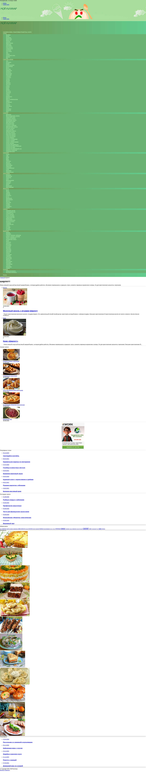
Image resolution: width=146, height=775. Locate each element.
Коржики (8, 234)
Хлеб (7, 240)
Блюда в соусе (10, 221)
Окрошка (8, 44)
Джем (7, 184)
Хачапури (9, 254)
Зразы (8, 85)
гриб (8, 528)
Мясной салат (10, 122)
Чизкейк (8, 255)
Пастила (8, 202)
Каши (7, 88)
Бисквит (8, 247)
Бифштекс (9, 70)
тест (97, 528)
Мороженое (9, 199)
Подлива (8, 109)
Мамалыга (9, 96)
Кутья (7, 196)
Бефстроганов (10, 65)
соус (90, 529)
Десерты (6, 188)
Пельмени (9, 106)
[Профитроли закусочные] (11, 374)
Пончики (8, 262)
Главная (2, 277)
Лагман (8, 41)
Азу (7, 61)
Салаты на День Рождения (13, 146)
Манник (8, 260)
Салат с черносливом (12, 142)
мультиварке (47, 528)
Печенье (8, 242)
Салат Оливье (10, 137)
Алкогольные (10, 172)
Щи (7, 58)
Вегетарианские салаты (13, 115)
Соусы (5, 209)
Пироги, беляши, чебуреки (13, 235)
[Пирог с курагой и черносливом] (12, 667)
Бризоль (8, 72)
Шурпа (8, 56)
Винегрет (8, 114)
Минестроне (9, 43)
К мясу (8, 225)
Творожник (9, 264)
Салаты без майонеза (12, 144)
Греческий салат (10, 117)
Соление (8, 181)
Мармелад (9, 198)
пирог (63, 529)
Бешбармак (9, 66)
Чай (7, 155)
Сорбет (8, 205)
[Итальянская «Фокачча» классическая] (11, 403)
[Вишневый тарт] (11, 418)
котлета (30, 528)
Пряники (8, 251)
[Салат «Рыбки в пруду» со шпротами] (11, 564)
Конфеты (8, 195)
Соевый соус (9, 213)
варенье (4, 528)
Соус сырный (10, 214)
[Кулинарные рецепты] (8, 15)
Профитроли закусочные (10, 376)
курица (41, 528)
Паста (8, 103)
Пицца (8, 253)
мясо (51, 528)
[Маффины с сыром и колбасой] (12, 701)
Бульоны (8, 37)
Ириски (8, 194)
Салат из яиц (9, 129)
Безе (7, 190)
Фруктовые (9, 165)
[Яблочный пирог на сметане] (14, 547)
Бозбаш (8, 34)
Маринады (9, 218)
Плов (7, 107)
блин (1, 528)
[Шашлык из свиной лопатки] (11, 633)
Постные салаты (11, 133)
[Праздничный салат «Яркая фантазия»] (15, 581)
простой (78, 528)
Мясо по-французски (12, 99)
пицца (71, 528)
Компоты (8, 164)
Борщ (7, 36)
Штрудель (9, 257)
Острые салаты (10, 132)
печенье (57, 529)
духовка (11, 528)
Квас (7, 158)
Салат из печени (10, 136)
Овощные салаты (11, 131)
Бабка (8, 63)
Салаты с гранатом (11, 150)
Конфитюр (9, 176)
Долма (8, 80)
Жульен (8, 84)
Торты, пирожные (11, 238)
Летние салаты (10, 128)
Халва (8, 207)
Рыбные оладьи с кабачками (11, 361)
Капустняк (9, 39)
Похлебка (9, 45)
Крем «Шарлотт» (10, 341)
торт (100, 529)
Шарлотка (9, 258)
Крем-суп (8, 40)
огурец (53, 528)
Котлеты (8, 91)
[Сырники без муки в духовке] (15, 615)
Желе (7, 191)
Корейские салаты (11, 120)
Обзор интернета (11, 271)
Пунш (7, 154)
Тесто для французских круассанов (13, 390)
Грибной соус (10, 224)
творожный (94, 528)
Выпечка (6, 231)
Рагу (7, 111)
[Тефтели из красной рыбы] (12, 735)
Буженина (9, 73)
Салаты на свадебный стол (14, 148)
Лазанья (8, 92)
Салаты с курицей (11, 125)
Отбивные (9, 102)
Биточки (8, 69)
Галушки (8, 76)
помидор (74, 528)
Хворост (8, 243)
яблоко (103, 528)
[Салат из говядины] (11, 650)
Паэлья (8, 104)
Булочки (8, 246)
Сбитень (8, 161)
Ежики (8, 81)
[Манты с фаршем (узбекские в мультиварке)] (15, 684)
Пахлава (8, 249)
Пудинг (8, 203)
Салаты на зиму (10, 147)
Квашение (9, 185)
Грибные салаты (10, 118)
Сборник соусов (10, 210)
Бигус (7, 67)
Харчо (8, 54)
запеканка (15, 528)
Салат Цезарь (10, 143)
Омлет (8, 100)
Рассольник (9, 47)
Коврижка (9, 266)
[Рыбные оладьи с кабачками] (11, 360)
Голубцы (8, 77)
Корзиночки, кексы (11, 239)
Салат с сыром (10, 140)
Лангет (8, 93)
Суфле (8, 268)
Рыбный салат (10, 124)
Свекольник (9, 48)
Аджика (8, 183)
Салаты (5, 113)
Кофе (7, 157)
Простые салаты (11, 135)
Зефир (8, 192)
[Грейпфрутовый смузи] (12, 718)
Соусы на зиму (10, 216)
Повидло (8, 177)
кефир (27, 528)
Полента (8, 110)
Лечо (7, 179)
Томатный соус (10, 217)
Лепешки (8, 250)
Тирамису (9, 206)
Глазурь (8, 265)
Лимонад (8, 166)
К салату (8, 229)
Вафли (8, 232)
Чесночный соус (10, 220)
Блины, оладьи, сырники (13, 236)
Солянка (8, 50)
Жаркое (8, 83)
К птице (8, 227)
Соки (7, 169)
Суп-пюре (9, 51)
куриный (37, 528)
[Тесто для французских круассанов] (11, 389)
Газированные (10, 168)
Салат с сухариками (11, 139)
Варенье (8, 174)
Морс (7, 159)
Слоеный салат (10, 151)
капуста (23, 528)
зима (19, 528)
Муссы (8, 201)
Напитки (6, 153)
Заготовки (6, 173)
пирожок (67, 528)
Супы (4, 33)
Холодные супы (10, 55)
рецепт (81, 528)
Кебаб (8, 89)
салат (86, 528)
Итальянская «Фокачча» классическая (14, 404)
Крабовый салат (10, 121)
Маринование (10, 180)
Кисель (8, 162)
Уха (7, 52)
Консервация (10, 187)
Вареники (9, 74)
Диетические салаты (12, 126)
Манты (8, 98)
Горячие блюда (8, 59)
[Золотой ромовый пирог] (15, 598)
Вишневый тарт (7, 419)
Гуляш (8, 78)
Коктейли (8, 170)
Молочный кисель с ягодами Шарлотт (20, 311)
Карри (8, 87)
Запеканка (9, 261)
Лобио (8, 95)
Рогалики (8, 244)
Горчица (8, 223)
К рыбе (8, 228)
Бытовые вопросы (11, 272)
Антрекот (8, 62)
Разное (5, 269)
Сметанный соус (10, 212)
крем (34, 528)
